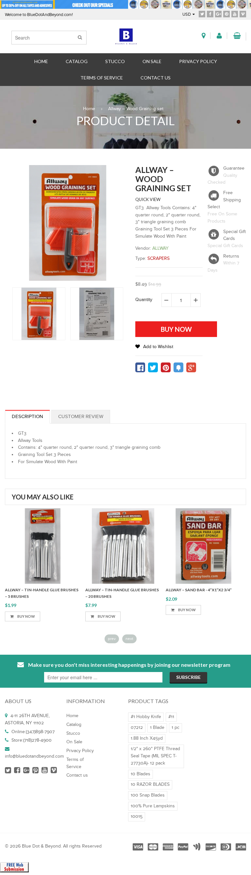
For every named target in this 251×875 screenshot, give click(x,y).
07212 (137, 727)
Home (89, 108)
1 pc (175, 727)
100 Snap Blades (148, 795)
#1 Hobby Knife (146, 716)
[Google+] (218, 13)
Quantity (143, 299)
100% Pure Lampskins (153, 806)
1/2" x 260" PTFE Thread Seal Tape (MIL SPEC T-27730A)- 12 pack (155, 756)
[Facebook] (210, 13)
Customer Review (80, 416)
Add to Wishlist (158, 346)
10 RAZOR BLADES (150, 784)
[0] (140, 367)
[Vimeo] (243, 13)
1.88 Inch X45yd (147, 738)
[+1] (191, 367)
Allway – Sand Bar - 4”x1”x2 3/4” (172, 589)
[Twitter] (202, 13)
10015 (136, 816)
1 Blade (157, 727)
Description (27, 416)
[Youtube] (234, 13)
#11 (171, 716)
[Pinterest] (226, 13)
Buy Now (79, 616)
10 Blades (140, 774)
